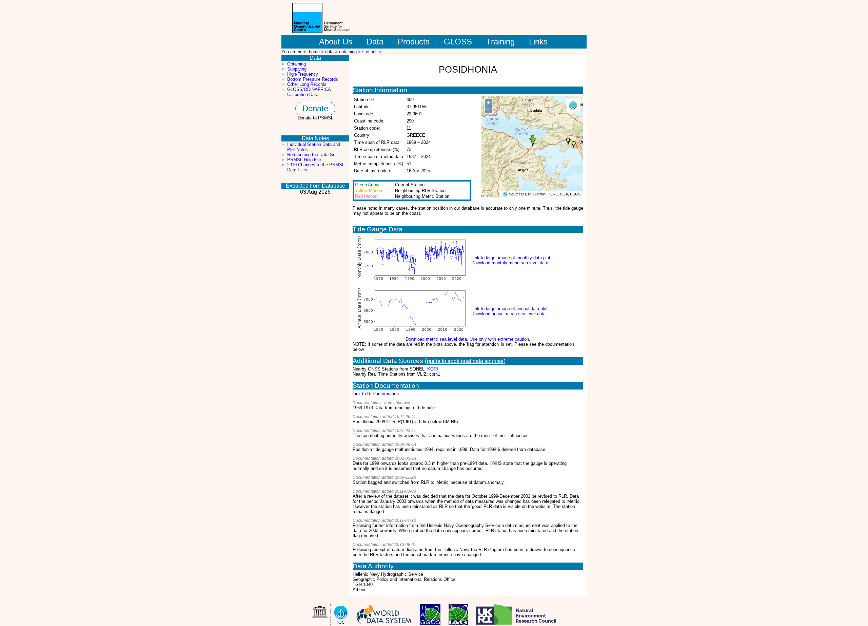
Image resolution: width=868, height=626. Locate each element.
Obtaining (296, 64)
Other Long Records (307, 84)
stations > (372, 51)
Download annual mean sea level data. (509, 313)
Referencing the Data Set (312, 154)
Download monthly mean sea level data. (510, 262)
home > (317, 51)
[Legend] (573, 105)
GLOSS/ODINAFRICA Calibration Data (309, 92)
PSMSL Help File (304, 159)
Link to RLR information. (376, 393)
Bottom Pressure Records (312, 79)
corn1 (434, 374)
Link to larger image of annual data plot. (510, 308)
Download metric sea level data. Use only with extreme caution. (468, 339)
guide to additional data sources (465, 361)
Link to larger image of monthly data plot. (511, 257)
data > (332, 51)
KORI (432, 369)
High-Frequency (302, 74)
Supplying (297, 69)
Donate (315, 108)
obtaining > (350, 51)
